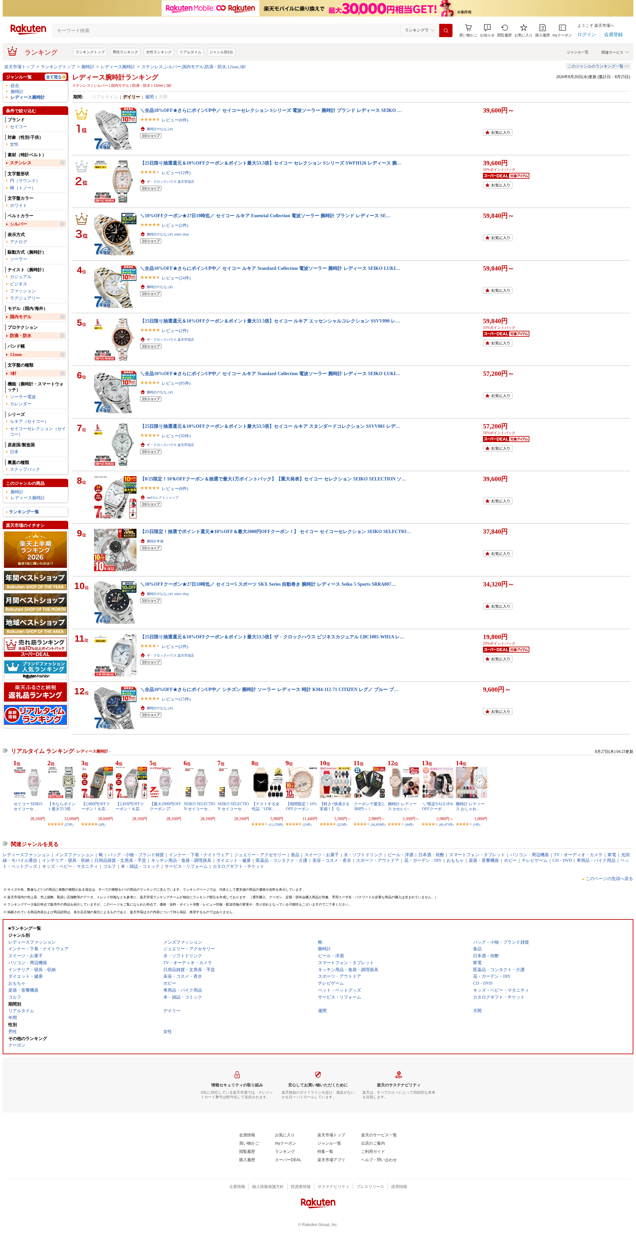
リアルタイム (190, 52)
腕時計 (87, 66)
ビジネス (18, 283)
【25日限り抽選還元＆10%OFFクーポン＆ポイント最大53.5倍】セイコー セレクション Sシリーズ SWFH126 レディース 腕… (270, 163)
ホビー (510, 860)
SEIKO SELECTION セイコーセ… (199, 806)
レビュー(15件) (176, 699)
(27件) (69, 824)
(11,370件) (276, 824)
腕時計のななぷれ (160, 129)
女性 (14, 144)
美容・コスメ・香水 (331, 860)
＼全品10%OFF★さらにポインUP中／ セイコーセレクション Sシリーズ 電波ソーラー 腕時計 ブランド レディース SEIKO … (271, 110)
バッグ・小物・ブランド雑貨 (136, 854)
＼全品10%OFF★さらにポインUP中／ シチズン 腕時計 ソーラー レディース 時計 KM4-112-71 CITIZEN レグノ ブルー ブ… (269, 689)
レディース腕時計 (118, 66)
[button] (487, 30)
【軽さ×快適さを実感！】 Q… (335, 806)
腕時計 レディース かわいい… (402, 806)
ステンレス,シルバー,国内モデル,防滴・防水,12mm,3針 (193, 66)
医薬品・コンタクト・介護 (281, 860)
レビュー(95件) (176, 383)
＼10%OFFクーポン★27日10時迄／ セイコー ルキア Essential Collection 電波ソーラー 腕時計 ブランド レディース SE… (265, 215)
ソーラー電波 (23, 396)
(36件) (409, 824)
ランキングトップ (90, 52)
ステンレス (20, 162)
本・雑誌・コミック (140, 866)
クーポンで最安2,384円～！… (369, 806)
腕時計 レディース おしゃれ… (470, 806)
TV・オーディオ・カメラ (578, 854)
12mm (16, 354)
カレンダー (20, 403)
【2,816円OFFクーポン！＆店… (130, 806)
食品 (295, 854)
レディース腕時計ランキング (115, 77)
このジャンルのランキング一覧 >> (598, 66)
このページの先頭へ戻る (609, 878)
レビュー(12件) (176, 172)
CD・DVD (562, 860)
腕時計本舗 (155, 541)
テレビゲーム (535, 860)
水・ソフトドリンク (363, 854)
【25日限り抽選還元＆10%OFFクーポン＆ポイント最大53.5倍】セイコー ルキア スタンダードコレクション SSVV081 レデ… (270, 426)
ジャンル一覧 (578, 52)
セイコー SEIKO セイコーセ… (28, 806)
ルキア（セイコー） (29, 421)
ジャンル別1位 (221, 52)
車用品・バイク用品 (596, 860)
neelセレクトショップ (163, 497)
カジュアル (20, 276)
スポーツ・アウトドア (377, 860)
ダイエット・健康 (233, 860)
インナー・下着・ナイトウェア (199, 854)
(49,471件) (446, 824)
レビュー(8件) (175, 488)
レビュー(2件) (175, 225)
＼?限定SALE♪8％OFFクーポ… (437, 806)
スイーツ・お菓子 (321, 854)
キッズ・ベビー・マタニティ (70, 866)
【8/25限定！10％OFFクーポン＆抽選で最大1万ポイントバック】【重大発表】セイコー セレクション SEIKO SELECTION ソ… (273, 478)
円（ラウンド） (25, 180)
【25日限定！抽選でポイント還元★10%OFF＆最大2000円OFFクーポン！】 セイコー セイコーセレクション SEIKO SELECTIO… (275, 531)
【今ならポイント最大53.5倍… (62, 806)
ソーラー (18, 259)
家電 (612, 854)
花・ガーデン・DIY (423, 860)
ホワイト (18, 205)
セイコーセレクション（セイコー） (38, 431)
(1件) (476, 824)
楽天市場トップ (19, 66)
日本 (14, 451)
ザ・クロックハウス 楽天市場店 (170, 181)
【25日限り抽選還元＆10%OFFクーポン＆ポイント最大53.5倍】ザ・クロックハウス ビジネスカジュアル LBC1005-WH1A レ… (272, 636)
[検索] (445, 30)
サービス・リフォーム (186, 866)
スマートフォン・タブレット (477, 854)
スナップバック (25, 469)
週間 (149, 96)
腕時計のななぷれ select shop (168, 234)
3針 (13, 373)
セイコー (18, 126)
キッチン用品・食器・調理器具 (181, 860)
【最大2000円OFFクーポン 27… (165, 806)
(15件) (307, 824)
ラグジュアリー (25, 298)
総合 (15, 85)
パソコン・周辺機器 (529, 854)
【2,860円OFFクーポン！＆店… (95, 806)
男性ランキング (125, 52)
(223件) (342, 824)
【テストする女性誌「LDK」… (266, 806)
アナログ (18, 241)
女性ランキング (159, 52)
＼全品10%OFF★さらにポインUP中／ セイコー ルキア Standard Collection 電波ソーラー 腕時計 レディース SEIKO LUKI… (270, 268)
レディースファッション (26, 854)
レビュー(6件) (175, 120)
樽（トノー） (23, 187)
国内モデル (20, 316)
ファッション (23, 290)
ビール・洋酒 (400, 854)
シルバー (18, 224)
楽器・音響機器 (484, 860)
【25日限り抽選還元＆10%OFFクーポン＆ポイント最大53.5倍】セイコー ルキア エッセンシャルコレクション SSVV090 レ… (270, 320)
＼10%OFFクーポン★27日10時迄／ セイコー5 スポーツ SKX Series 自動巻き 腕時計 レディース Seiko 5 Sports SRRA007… (268, 584)
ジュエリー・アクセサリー (260, 854)
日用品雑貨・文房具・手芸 (120, 860)
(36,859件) (378, 824)
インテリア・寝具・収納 (65, 860)
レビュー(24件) (176, 277)
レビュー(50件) (176, 435)
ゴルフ (109, 866)
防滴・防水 (20, 335)
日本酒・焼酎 (431, 854)
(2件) (101, 824)
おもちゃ (455, 860)
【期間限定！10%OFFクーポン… (301, 806)
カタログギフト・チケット (238, 866)
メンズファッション (74, 854)
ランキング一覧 (24, 511)
